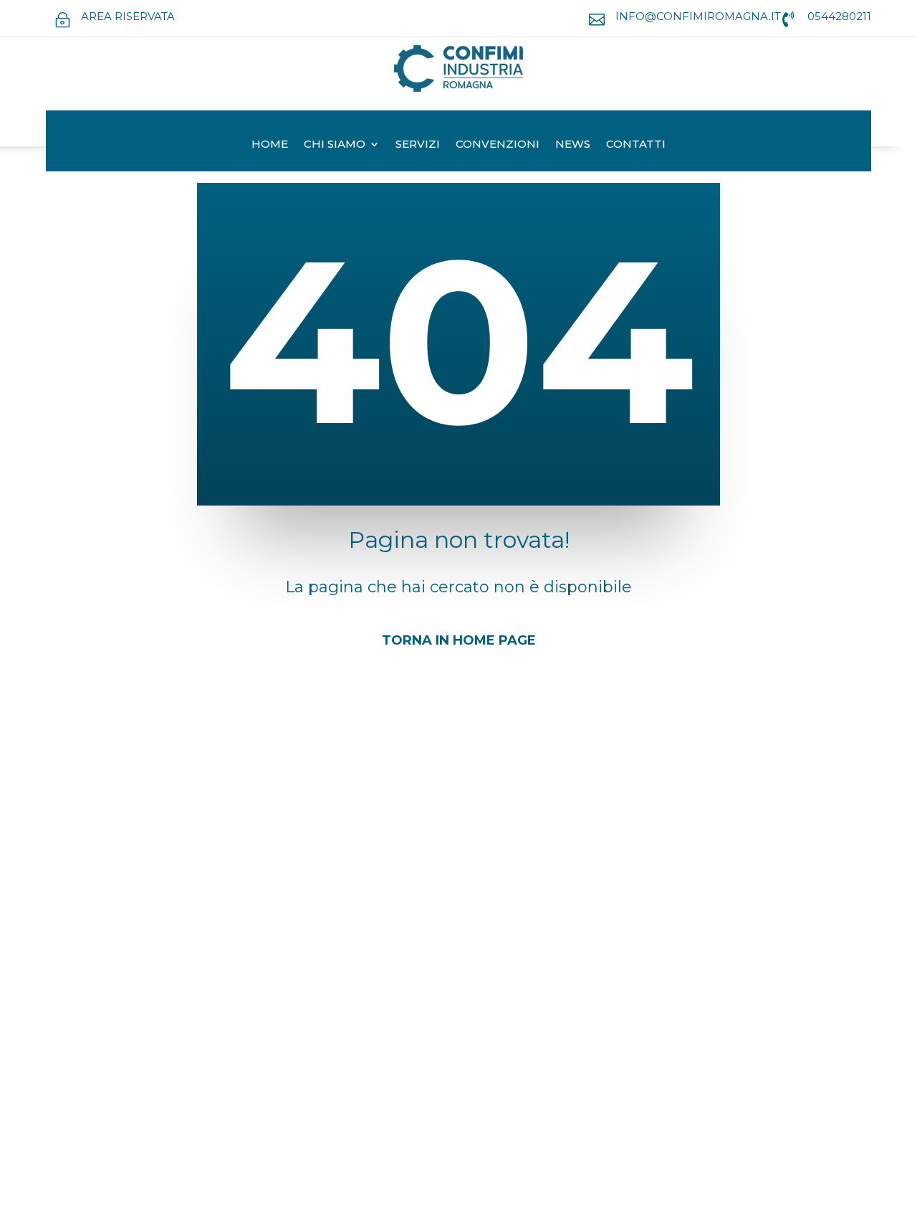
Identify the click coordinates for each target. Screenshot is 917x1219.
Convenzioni (497, 144)
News (572, 144)
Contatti (636, 144)
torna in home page (459, 640)
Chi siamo (334, 144)
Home (269, 144)
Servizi (417, 144)
